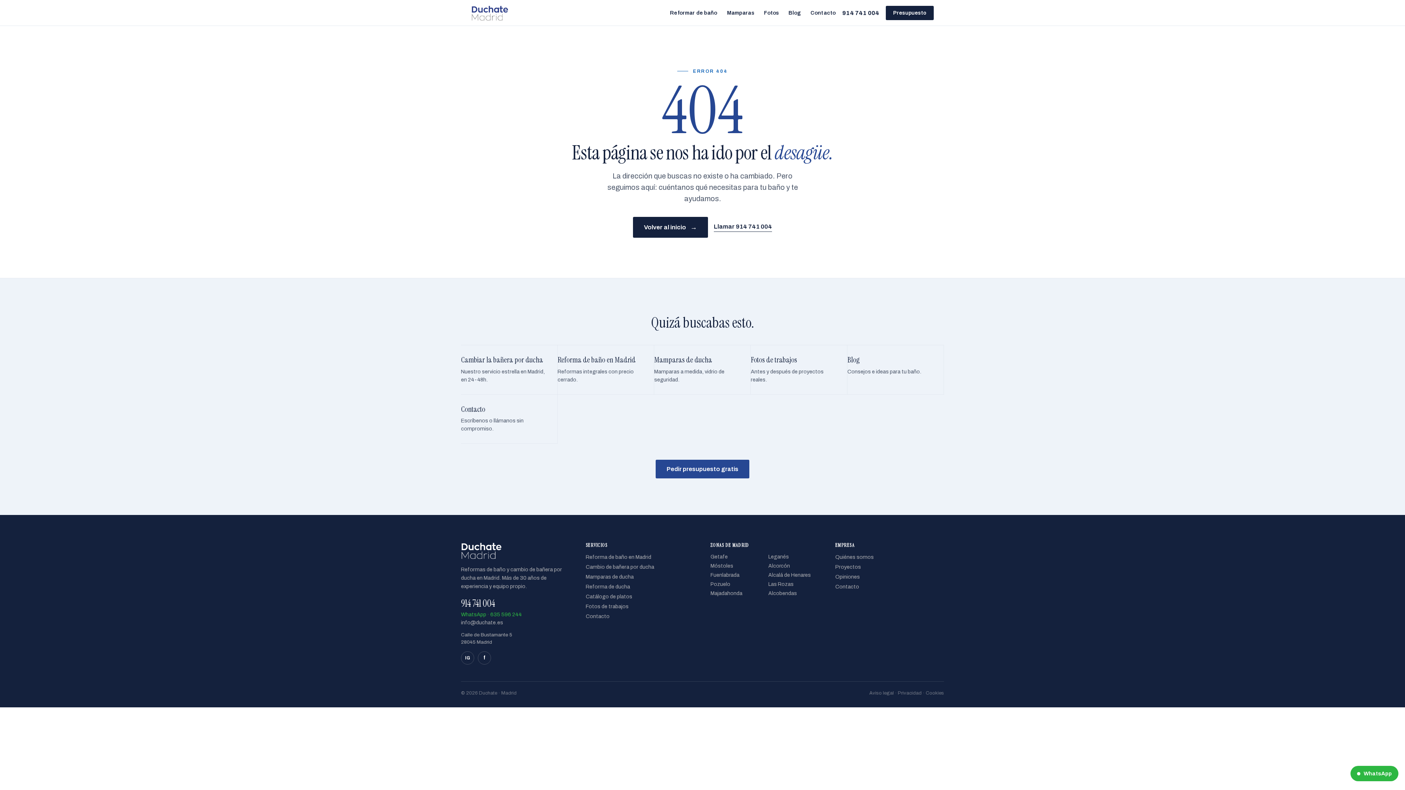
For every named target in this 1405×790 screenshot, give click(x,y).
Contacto (823, 13)
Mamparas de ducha (610, 577)
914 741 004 (860, 13)
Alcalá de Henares (789, 575)
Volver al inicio (670, 227)
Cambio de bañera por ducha (620, 567)
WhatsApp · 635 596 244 (491, 614)
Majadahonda (726, 593)
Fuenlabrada (725, 575)
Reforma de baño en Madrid (618, 557)
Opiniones (847, 577)
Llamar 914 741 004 (743, 226)
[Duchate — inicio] (489, 12)
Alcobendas (782, 593)
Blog (794, 13)
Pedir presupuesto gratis (702, 469)
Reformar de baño (693, 13)
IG (467, 658)
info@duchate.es (482, 622)
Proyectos (848, 567)
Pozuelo (720, 584)
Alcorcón (779, 566)
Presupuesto (909, 13)
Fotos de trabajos (607, 606)
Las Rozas (781, 584)
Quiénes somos (854, 557)
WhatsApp (1378, 773)
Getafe (719, 557)
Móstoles (722, 566)
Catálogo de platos (609, 596)
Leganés (778, 557)
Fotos (771, 13)
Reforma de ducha (608, 587)
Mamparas (740, 13)
